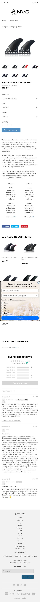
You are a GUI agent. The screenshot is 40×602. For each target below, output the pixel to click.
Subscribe (20, 318)
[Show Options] (37, 295)
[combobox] (19, 295)
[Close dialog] (38, 282)
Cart (36, 3)
